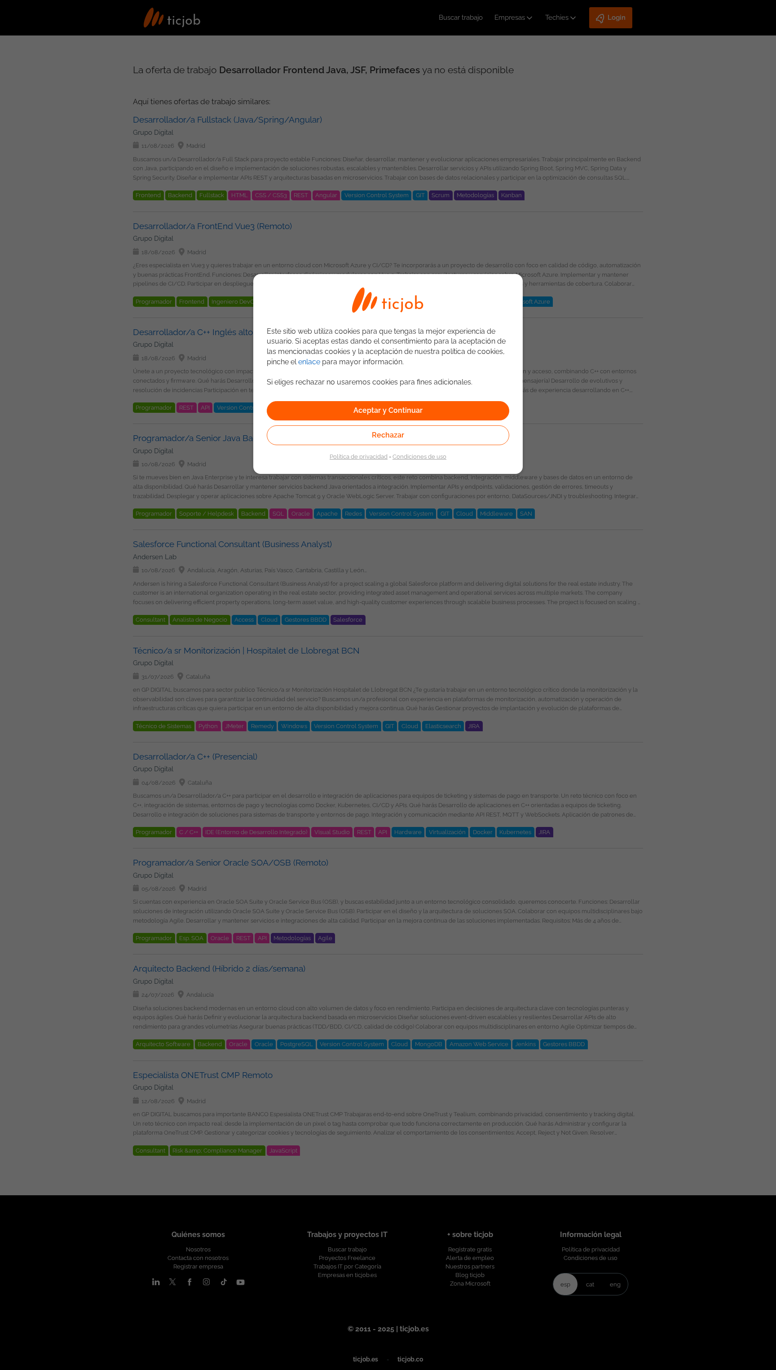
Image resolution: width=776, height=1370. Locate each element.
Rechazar (388, 435)
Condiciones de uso (419, 456)
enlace (309, 362)
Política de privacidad (359, 456)
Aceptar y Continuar (388, 410)
